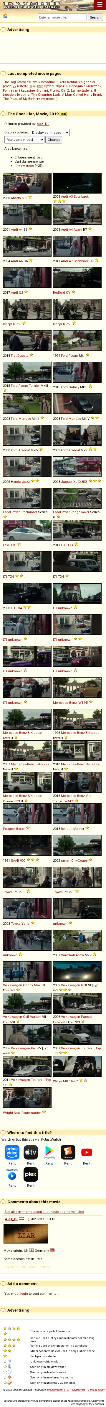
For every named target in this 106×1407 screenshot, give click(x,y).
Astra (80, 955)
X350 (83, 482)
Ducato (22, 356)
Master (78, 829)
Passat (86, 1017)
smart (65, 860)
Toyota (8, 892)
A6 (21, 261)
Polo (34, 1048)
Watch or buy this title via (20, 1139)
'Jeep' (73, 1081)
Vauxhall (68, 955)
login (24, 1294)
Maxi (38, 985)
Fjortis (54, 90)
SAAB (15, 860)
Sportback (81, 196)
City (74, 860)
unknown (65, 608)
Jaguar (66, 482)
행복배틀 (35, 86)
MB (65, 1081)
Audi (64, 196)
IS (14, 545)
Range (75, 512)
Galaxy (74, 387)
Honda (16, 482)
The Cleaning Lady (45, 95)
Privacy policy (96, 1389)
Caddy (28, 985)
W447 (68, 801)
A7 (71, 261)
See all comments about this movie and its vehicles (44, 1212)
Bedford (59, 292)
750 (18, 324)
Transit (24, 450)
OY (68, 292)
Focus (73, 356)
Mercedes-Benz (65, 703)
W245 (8, 738)
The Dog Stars (14, 82)
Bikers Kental (67, 82)
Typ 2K (9, 991)
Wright (8, 1113)
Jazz (26, 482)
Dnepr (7, 324)
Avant (78, 229)
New (17, 1113)
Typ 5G (9, 1022)
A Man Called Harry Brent (81, 95)
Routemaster (31, 1113)
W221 (58, 770)
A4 (21, 229)
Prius (18, 892)
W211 (8, 770)
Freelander (29, 512)
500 (24, 198)
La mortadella (81, 90)
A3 (71, 196)
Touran (86, 1048)
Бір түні (42, 90)
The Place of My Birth (19, 99)
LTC (64, 545)
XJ (75, 482)
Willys (57, 1081)
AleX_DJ (43, 124)
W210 (58, 738)
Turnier (34, 386)
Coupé (8, 801)
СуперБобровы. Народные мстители (73, 86)
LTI (5, 576)
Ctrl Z (65, 90)
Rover (85, 512)
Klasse (36, 733)
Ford (64, 356)
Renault (66, 829)
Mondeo (25, 419)
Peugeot (9, 829)
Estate (57, 1022)
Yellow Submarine (41, 82)
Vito (88, 796)
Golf (84, 985)
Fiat (13, 356)
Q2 (21, 292)
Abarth (16, 198)
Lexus (7, 545)
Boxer (20, 829)
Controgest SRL (59, 1389)
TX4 (70, 545)
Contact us (78, 1389)
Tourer (58, 801)
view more (26, 166)
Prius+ (69, 892)
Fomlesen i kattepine (19, 90)
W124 (83, 703)
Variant (35, 1017)
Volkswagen (12, 985)
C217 (18, 801)
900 (22, 860)
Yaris (25, 924)
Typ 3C (74, 1022)
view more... (47, 99)
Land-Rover (11, 512)
